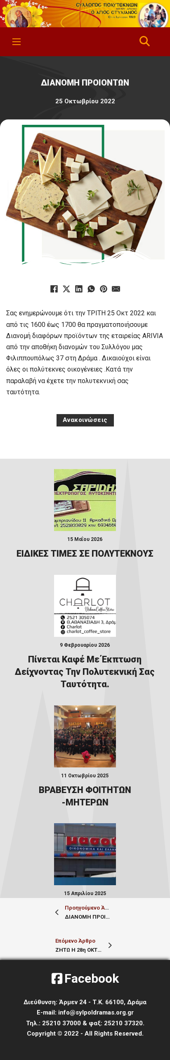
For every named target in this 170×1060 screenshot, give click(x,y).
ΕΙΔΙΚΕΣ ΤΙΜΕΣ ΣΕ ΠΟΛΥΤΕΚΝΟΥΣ (85, 553)
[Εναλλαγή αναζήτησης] (144, 41)
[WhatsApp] (91, 289)
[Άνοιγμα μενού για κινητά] (16, 41)
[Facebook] (54, 289)
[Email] (116, 289)
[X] (66, 289)
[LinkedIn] (79, 289)
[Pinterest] (103, 289)
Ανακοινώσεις (85, 420)
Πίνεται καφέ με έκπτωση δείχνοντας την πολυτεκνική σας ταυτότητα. (85, 671)
